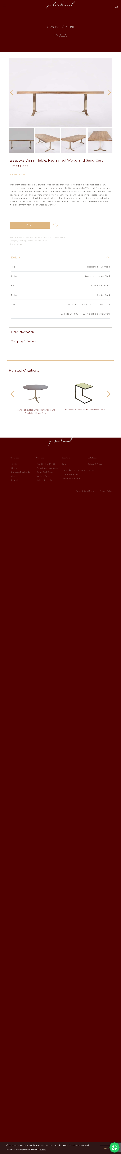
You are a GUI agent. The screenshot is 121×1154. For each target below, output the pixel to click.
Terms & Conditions (85, 491)
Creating (40, 458)
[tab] (60, 257)
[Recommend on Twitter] (21, 244)
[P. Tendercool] (60, 5)
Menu (5, 6)
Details (16, 257)
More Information (22, 332)
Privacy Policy (106, 491)
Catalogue (92, 458)
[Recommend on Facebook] (18, 244)
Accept (107, 1148)
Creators (66, 458)
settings (43, 1150)
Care (64, 464)
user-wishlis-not (55, 225)
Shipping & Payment (24, 341)
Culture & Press (95, 464)
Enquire (30, 225)
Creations (14, 458)
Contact (91, 470)
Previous (13, 93)
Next (110, 93)
